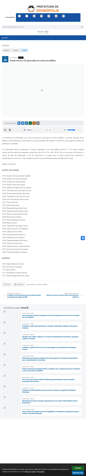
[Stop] (10, 130)
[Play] (5, 130)
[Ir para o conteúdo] (69, 16)
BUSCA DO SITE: (8, 24)
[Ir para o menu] (74, 16)
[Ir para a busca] (18, 20)
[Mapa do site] (56, 16)
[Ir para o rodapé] (23, 20)
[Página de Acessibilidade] (63, 16)
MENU (6, 37)
